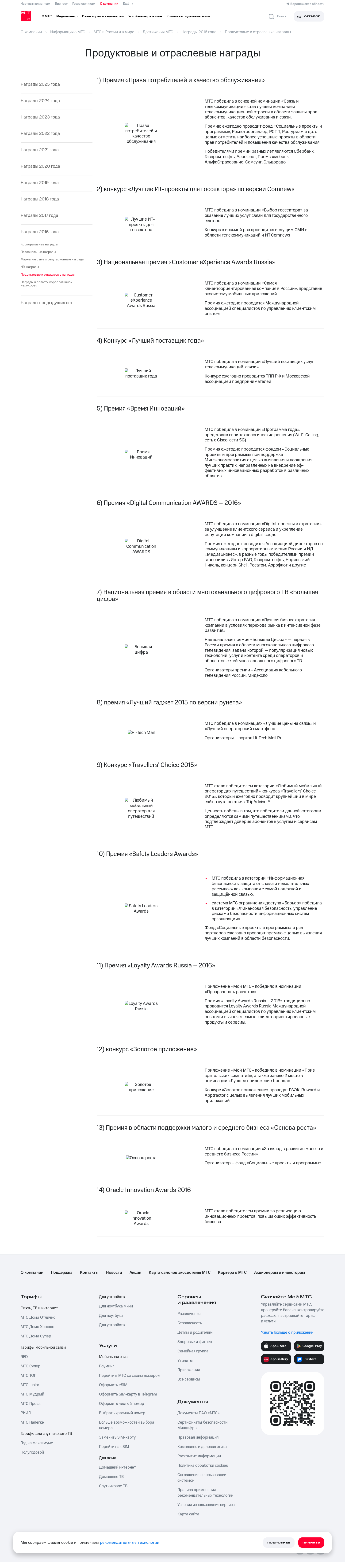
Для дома (107, 1458)
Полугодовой (32, 1452)
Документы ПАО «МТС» (198, 1413)
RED (24, 1357)
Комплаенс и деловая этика (202, 1447)
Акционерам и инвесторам (279, 1272)
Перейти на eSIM (114, 1447)
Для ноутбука (111, 1315)
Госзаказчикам (83, 3)
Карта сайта (188, 1514)
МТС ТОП (29, 1375)
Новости (114, 1272)
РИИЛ (26, 1413)
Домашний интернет (117, 1467)
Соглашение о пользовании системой (201, 1477)
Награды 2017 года (39, 215)
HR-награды (30, 267)
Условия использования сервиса (206, 1505)
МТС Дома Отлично (38, 1317)
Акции (135, 1272)
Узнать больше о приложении (287, 1332)
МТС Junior (30, 1385)
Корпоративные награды (39, 244)
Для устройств (112, 1297)
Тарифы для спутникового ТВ (46, 1433)
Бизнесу (61, 3)
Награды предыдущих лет (47, 303)
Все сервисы (188, 1379)
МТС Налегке (32, 1422)
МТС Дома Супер (36, 1336)
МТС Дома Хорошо (37, 1327)
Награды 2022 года (40, 134)
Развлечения (188, 1314)
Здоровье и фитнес (194, 1342)
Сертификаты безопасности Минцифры (202, 1425)
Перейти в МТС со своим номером (129, 1375)
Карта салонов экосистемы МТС (180, 1272)
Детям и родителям (195, 1332)
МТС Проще (31, 1404)
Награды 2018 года (40, 199)
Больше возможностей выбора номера (126, 1425)
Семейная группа (192, 1351)
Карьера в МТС (232, 1272)
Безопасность (189, 1323)
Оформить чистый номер (121, 1404)
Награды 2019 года (40, 183)
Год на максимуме (37, 1443)
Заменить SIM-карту (117, 1437)
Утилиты (185, 1360)
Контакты (89, 1272)
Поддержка (62, 1272)
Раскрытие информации (199, 1456)
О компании (109, 3)
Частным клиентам (35, 3)
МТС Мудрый (32, 1394)
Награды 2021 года (40, 150)
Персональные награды (38, 252)
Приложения (188, 1370)
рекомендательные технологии (129, 1542)
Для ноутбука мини (116, 1306)
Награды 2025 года (40, 84)
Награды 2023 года (40, 117)
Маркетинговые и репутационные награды (52, 259)
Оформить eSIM (113, 1385)
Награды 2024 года (40, 101)
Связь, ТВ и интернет (39, 1308)
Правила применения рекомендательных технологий (205, 1492)
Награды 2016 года (40, 232)
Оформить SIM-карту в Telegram (128, 1394)
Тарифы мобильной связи (43, 1347)
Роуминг (106, 1366)
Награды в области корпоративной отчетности (47, 284)
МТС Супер (30, 1366)
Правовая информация (197, 1437)
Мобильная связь (114, 1357)
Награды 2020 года (40, 166)
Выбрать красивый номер (122, 1413)
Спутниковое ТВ (113, 1486)
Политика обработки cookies (202, 1465)
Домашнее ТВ (111, 1477)
